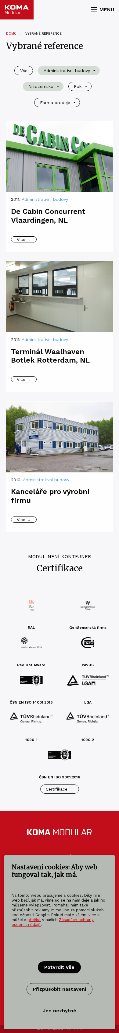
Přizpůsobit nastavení (59, 989)
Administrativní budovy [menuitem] (67, 70)
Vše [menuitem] (23, 70)
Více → (24, 239)
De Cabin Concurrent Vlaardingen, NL (48, 215)
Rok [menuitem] (77, 86)
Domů (11, 34)
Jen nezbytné (59, 1011)
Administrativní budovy (45, 199)
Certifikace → (59, 789)
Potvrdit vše (59, 967)
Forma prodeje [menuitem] (55, 102)
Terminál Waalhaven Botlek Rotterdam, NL (50, 356)
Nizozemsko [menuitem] (40, 86)
